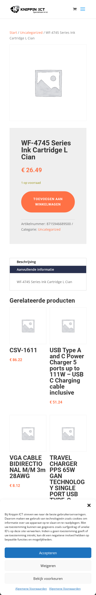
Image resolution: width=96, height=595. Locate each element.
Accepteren (48, 553)
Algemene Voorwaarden (31, 589)
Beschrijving (26, 262)
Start (13, 32)
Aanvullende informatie (35, 269)
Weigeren (48, 565)
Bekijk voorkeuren (48, 578)
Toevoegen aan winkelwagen (48, 201)
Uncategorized (31, 32)
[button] (89, 505)
